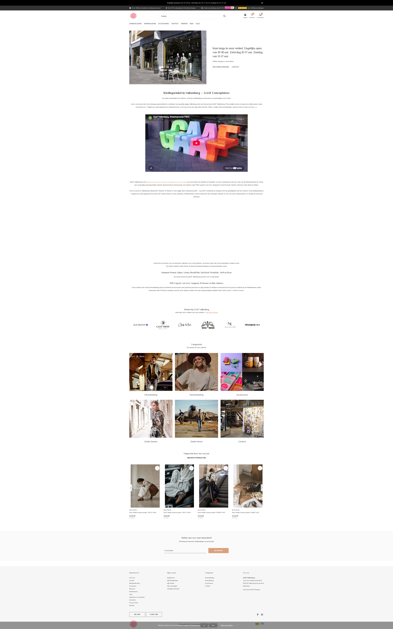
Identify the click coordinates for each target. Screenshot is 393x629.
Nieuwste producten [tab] (196, 458)
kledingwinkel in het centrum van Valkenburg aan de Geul (166, 182)
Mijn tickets (170, 583)
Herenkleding (150, 24)
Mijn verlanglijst (172, 586)
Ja (204, 625)
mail (255, 107)
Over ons (132, 578)
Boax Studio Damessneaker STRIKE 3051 (245, 512)
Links (131, 594)
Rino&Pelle (195, 272)
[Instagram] (262, 614)
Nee (213, 625)
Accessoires (163, 24)
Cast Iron (186, 283)
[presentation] (130, 487)
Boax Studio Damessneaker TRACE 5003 (177, 512)
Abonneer (218, 551)
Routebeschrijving (221, 67)
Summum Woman (168, 272)
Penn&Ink (214, 272)
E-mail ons (154, 614)
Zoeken (224, 16)
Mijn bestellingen (172, 580)
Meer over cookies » (227, 625)
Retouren (132, 589)
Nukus (179, 272)
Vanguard (195, 283)
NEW (192, 24)
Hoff (222, 272)
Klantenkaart (133, 591)
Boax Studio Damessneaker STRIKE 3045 (211, 512)
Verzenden (132, 586)
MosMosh (205, 272)
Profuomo (204, 283)
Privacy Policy (133, 603)
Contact (175, 24)
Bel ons (137, 614)
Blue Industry (217, 283)
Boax (229, 272)
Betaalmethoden (134, 583)
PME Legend (175, 283)
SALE (198, 24)
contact (235, 67)
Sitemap (131, 605)
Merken (184, 24)
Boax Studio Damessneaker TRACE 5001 (142, 512)
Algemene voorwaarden (137, 597)
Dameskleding (135, 24)
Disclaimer (132, 600)
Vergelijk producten (173, 589)
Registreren (171, 578)
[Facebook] (257, 614)
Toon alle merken (211, 312)
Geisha (186, 272)
